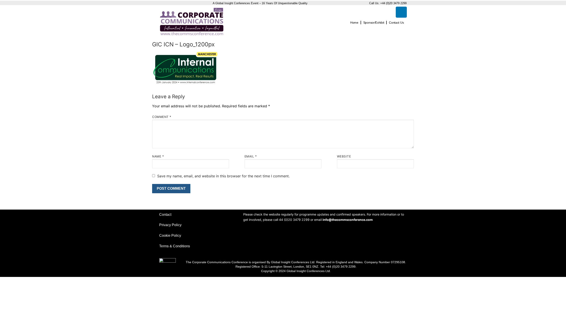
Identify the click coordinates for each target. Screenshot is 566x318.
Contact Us (396, 22)
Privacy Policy (170, 225)
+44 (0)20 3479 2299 (393, 3)
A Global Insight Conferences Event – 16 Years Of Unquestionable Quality (260, 3)
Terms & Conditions (174, 246)
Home (354, 22)
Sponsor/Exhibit (373, 22)
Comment (161, 117)
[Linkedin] (401, 12)
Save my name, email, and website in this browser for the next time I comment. (223, 176)
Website (344, 156)
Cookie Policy (170, 235)
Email (251, 156)
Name (158, 156)
